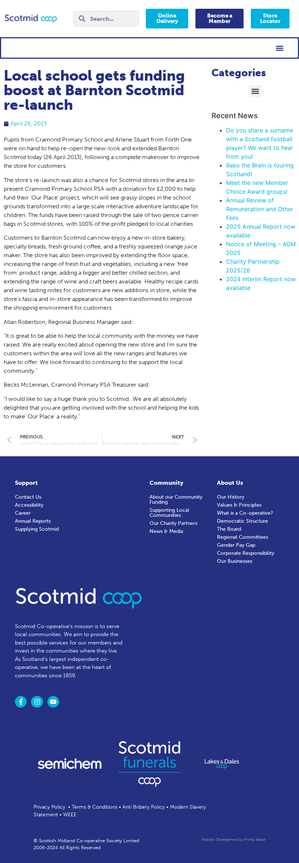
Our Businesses (234, 561)
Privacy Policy (49, 807)
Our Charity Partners (173, 523)
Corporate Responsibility (245, 553)
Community (166, 482)
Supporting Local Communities (169, 512)
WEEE (70, 815)
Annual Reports (33, 521)
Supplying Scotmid (37, 529)
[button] (279, 48)
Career (23, 513)
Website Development (219, 839)
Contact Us (28, 497)
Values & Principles (239, 505)
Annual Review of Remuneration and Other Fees (259, 209)
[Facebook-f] (21, 702)
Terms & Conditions (94, 807)
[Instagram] (37, 702)
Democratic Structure (242, 521)
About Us (230, 482)
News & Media (166, 531)
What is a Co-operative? (245, 513)
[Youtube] (53, 702)
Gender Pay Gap (236, 545)
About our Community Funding (176, 499)
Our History (230, 497)
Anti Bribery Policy (144, 807)
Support (26, 482)
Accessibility (29, 505)
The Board (229, 529)
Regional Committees (242, 537)
